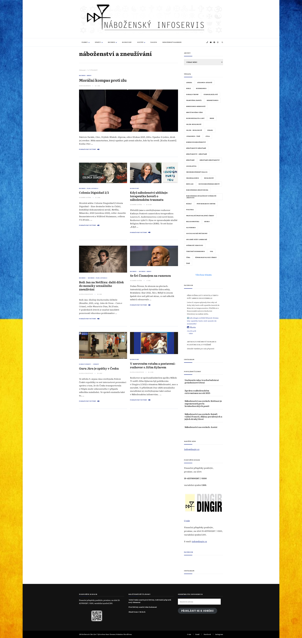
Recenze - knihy (85, 75)
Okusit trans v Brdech (136, 612)
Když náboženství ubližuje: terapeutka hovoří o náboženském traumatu (149, 196)
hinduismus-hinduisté (196, 106)
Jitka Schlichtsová (87, 294)
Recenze (111, 42)
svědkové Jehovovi (194, 245)
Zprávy (98, 42)
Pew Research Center (206, 204)
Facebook (188, 552)
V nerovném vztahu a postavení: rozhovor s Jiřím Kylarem (152, 365)
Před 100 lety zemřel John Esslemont (142, 607)
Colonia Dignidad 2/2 (94, 192)
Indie (212, 118)
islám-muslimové (193, 124)
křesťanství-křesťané (196, 148)
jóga (207, 136)
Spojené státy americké (196, 239)
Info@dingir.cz (191, 449)
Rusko (207, 221)
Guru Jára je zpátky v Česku (99, 368)
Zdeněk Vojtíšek (86, 197)
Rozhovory (127, 42)
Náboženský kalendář (172, 42)
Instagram (219, 634)
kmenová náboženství (196, 142)
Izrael (210, 130)
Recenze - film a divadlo (88, 188)
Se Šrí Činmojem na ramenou (150, 275)
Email (197, 634)
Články (85, 42)
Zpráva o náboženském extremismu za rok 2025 (197, 391)
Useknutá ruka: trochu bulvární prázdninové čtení (202, 381)
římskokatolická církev (206, 257)
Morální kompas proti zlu (103, 80)
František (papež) (194, 100)
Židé (188, 263)
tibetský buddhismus (195, 251)
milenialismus (192, 178)
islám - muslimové (194, 130)
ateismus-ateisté (204, 82)
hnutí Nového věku (194, 112)
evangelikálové (211, 94)
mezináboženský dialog (197, 172)
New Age (189, 184)
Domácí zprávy (85, 364)
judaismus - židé (193, 136)
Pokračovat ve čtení (87, 149)
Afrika (189, 82)
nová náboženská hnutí (209, 184)
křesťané (190, 160)
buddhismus (201, 88)
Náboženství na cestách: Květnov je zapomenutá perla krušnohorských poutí (203, 403)
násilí (189, 204)
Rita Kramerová (86, 86)
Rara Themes (110, 634)
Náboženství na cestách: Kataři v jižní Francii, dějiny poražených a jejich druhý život (203, 416)
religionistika (192, 221)
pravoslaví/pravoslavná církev (200, 215)
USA (211, 251)
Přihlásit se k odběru (197, 610)
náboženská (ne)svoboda (197, 190)
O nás (187, 520)
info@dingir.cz (199, 541)
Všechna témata (203, 274)
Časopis (153, 42)
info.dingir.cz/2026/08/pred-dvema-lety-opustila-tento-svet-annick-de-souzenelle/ (203, 321)
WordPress (127, 634)
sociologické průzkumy (197, 233)
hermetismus (212, 100)
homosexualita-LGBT (195, 118)
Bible (188, 88)
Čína (188, 257)
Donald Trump (192, 94)
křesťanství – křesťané (196, 154)
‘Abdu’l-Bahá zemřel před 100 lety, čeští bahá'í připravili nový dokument (149, 601)
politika (190, 209)
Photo (193, 327)
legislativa (191, 166)
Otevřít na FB (191, 331)
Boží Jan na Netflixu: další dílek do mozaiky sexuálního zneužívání (101, 285)
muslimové (209, 178)
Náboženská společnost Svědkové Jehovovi (201, 197)
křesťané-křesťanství (210, 160)
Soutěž (140, 42)
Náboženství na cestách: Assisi (201, 427)
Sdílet (191, 333)
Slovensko (191, 227)
